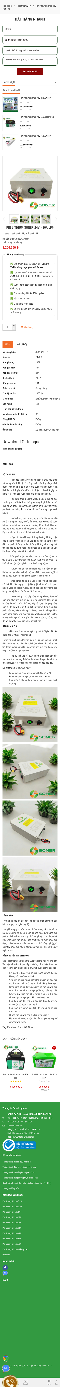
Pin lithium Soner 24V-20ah (20, 1027)
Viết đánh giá (32, 233)
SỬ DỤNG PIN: (9, 474)
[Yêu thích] (44, 1072)
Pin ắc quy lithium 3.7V (12, 1206)
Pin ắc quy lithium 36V (11, 1228)
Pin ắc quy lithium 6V (11, 1212)
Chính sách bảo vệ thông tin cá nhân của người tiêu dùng (26, 1183)
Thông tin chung (15, 254)
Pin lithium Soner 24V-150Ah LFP (35, 98)
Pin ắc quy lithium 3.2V (12, 1201)
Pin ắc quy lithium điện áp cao (15, 1249)
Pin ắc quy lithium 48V (11, 1233)
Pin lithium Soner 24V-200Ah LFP (35, 136)
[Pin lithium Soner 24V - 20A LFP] (30, 183)
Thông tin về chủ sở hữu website (16, 1161)
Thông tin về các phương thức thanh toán (20, 1177)
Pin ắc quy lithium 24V (11, 1222)
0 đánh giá (19, 233)
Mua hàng (28, 327)
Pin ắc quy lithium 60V (11, 1238)
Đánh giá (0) (21, 344)
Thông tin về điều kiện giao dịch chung (19, 1167)
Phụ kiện (6, 1254)
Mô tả (7, 344)
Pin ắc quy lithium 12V (11, 1217)
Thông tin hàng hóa (10, 1188)
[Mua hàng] (38, 1072)
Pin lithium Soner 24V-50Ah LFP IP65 (37, 117)
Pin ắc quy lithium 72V (11, 1244)
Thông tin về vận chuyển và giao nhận (18, 1172)
